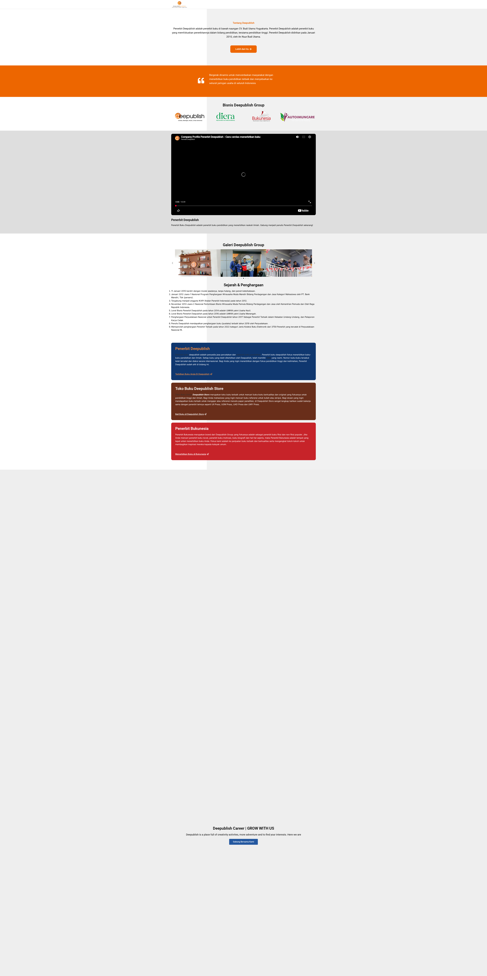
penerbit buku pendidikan (248, 354)
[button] (172, 263)
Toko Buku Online (183, 394)
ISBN (268, 358)
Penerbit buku (181, 354)
